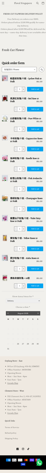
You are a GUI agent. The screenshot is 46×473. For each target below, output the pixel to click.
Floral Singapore (19, 468)
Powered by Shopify (30, 468)
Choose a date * (23, 307)
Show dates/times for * (22, 296)
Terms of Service (12, 427)
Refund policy (11, 433)
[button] (3, 3)
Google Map (12, 413)
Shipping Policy (11, 438)
